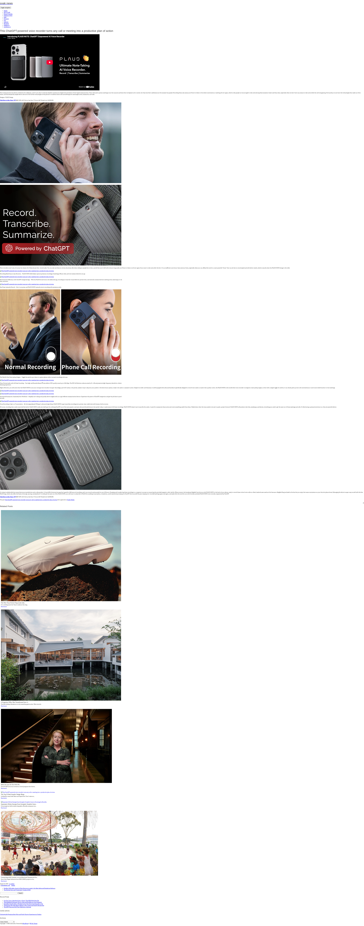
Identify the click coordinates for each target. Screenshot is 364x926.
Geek (5, 17)
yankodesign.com (5, 885)
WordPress (25, 923)
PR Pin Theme (33, 923)
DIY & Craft (7, 12)
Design (5, 11)
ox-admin (11, 884)
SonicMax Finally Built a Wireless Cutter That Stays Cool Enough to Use (23, 904)
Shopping (6, 23)
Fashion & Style (8, 15)
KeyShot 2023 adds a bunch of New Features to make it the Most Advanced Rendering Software (29, 888)
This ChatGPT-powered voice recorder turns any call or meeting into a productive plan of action (31, 500)
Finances (6, 19)
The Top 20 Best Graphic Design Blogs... (13, 794)
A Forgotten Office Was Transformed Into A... (15, 702)
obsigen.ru (6, 25)
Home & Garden (8, 14)
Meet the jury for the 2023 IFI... (10, 785)
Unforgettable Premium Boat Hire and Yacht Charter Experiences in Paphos (20, 914)
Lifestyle (6, 22)
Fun (5, 20)
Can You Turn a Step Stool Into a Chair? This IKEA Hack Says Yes (21, 900)
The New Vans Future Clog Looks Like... (13, 603)
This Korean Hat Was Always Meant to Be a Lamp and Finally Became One (24, 905)
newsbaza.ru (7, 27)
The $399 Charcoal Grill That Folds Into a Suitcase (17, 907)
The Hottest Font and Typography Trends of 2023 (17, 890)
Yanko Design (70, 500)
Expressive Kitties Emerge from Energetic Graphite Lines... (18, 804)
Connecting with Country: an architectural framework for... (19, 877)
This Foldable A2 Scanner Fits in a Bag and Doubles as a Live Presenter (23, 902)
